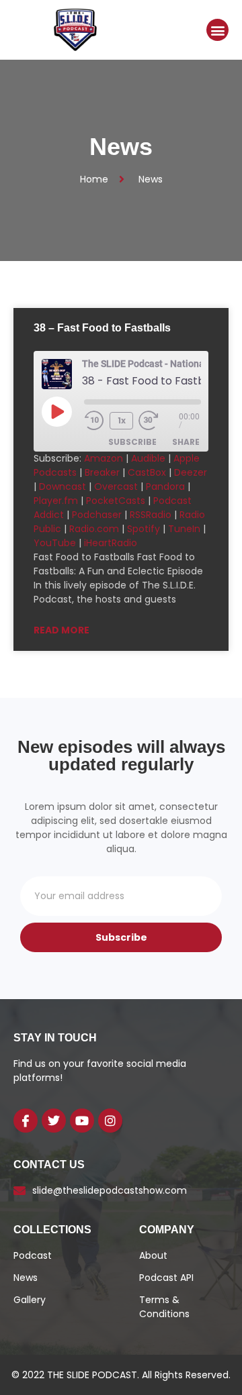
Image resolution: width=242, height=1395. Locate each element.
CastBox (147, 472)
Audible (148, 458)
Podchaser (97, 514)
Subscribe (132, 442)
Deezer (190, 472)
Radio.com (94, 528)
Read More (61, 630)
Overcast (116, 486)
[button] (217, 30)
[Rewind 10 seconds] (94, 421)
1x (122, 420)
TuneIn (184, 528)
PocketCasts (115, 500)
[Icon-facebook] (25, 1120)
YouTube (55, 543)
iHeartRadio (110, 543)
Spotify (143, 528)
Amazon (103, 458)
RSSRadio (150, 514)
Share (186, 442)
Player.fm (56, 500)
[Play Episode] (56, 411)
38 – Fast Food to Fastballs (102, 327)
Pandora (165, 486)
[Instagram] (110, 1120)
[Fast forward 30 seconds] (158, 421)
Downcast (62, 486)
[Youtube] (82, 1120)
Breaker (102, 472)
